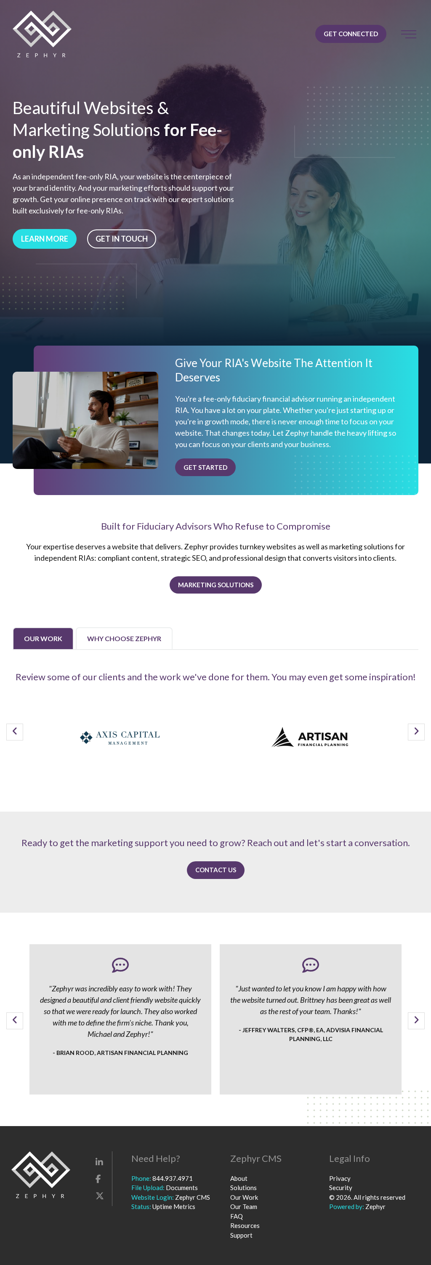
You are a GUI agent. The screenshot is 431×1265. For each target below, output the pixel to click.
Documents (182, 1187)
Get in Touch (122, 238)
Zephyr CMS (192, 1197)
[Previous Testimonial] (14, 1020)
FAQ (236, 1216)
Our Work (43, 638)
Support (241, 1235)
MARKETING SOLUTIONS (215, 585)
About (238, 1178)
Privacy (340, 1178)
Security (340, 1187)
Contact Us (215, 870)
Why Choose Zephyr (124, 638)
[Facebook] (98, 1179)
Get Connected (351, 33)
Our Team (243, 1206)
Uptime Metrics (173, 1206)
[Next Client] (416, 732)
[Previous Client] (14, 732)
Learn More (44, 238)
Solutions (243, 1187)
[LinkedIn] (99, 1162)
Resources (245, 1225)
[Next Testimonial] (416, 1020)
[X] (100, 1195)
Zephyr (375, 1206)
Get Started (205, 467)
